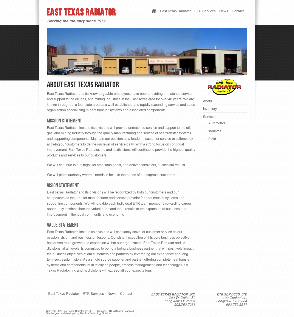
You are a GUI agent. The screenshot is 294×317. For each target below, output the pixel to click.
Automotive (217, 123)
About (207, 100)
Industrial (215, 130)
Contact (238, 10)
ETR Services (205, 10)
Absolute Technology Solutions (96, 313)
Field (212, 138)
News (223, 10)
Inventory (210, 108)
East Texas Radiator (175, 10)
